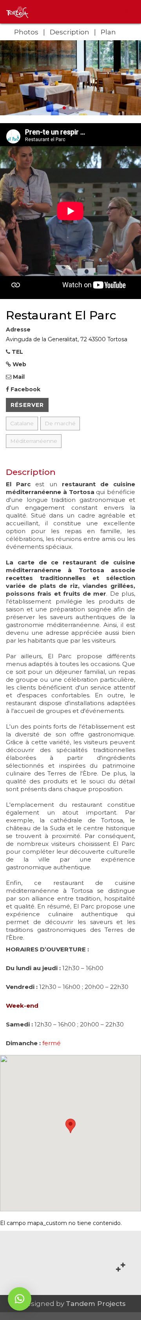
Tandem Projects (96, 1303)
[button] (19, 1299)
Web (18, 364)
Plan (108, 32)
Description (69, 32)
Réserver (27, 404)
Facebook (24, 389)
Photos (26, 32)
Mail (18, 376)
